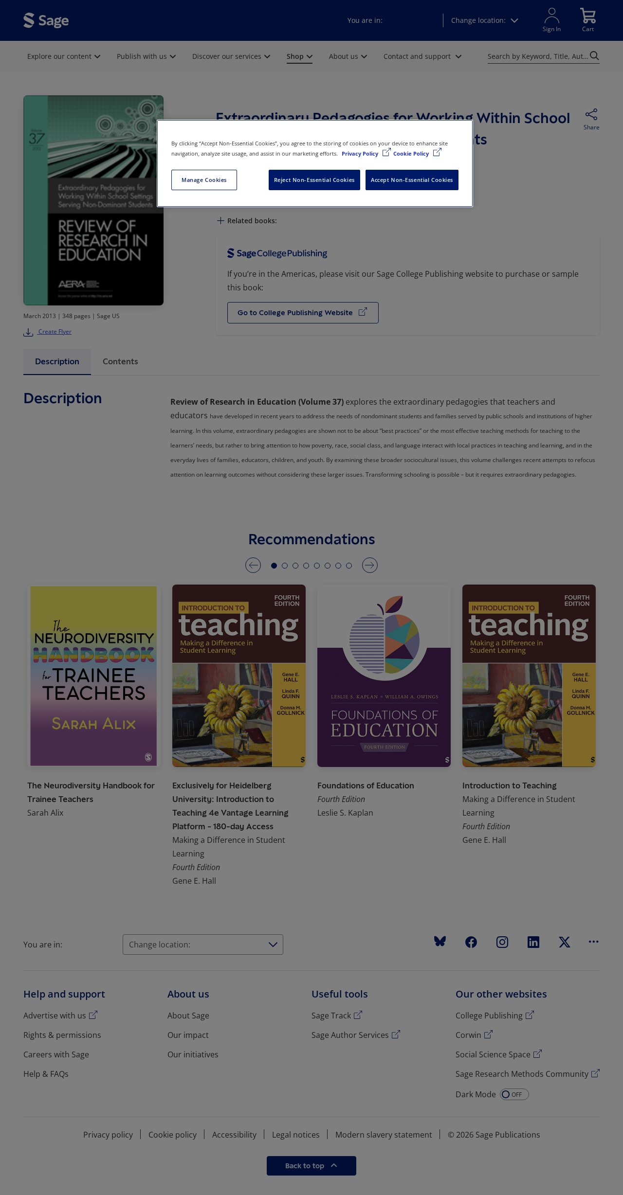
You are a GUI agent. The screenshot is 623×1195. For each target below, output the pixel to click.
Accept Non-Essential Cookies (412, 179)
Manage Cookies (204, 179)
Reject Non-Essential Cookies (314, 179)
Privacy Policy (361, 153)
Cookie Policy (411, 153)
